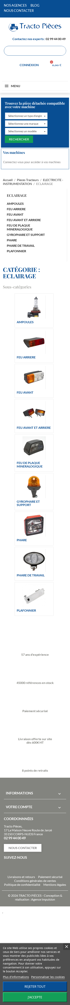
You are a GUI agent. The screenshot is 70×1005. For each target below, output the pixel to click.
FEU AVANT (15, 214)
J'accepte (35, 997)
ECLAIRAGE (17, 195)
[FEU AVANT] (34, 377)
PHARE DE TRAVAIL (21, 245)
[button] (26, 115)
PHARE (12, 240)
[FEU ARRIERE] (34, 342)
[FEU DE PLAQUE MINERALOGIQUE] (34, 448)
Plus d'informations (16, 977)
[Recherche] (61, 50)
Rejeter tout (35, 986)
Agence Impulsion (43, 899)
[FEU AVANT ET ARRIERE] (34, 412)
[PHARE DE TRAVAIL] (34, 560)
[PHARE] (34, 525)
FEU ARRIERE (16, 209)
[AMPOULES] (34, 307)
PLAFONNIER (16, 251)
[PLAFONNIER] (34, 595)
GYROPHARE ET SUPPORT (26, 234)
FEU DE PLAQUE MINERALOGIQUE (20, 227)
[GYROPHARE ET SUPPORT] (34, 486)
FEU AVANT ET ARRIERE (24, 220)
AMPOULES (15, 203)
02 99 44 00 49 (56, 39)
